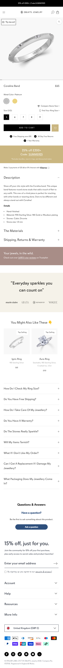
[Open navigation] (4, 12)
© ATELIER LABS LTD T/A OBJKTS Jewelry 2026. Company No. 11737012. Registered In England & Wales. (28, 662)
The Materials (13, 231)
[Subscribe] (55, 563)
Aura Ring (44, 359)
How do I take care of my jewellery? (25, 410)
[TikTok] (20, 654)
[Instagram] (13, 654)
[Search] (52, 12)
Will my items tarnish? (16, 442)
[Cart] (57, 12)
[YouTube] (33, 654)
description (12, 177)
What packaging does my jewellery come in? (28, 481)
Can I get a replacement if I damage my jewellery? (27, 466)
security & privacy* (43, 571)
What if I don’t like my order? (21, 453)
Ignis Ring (17, 359)
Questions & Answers (31, 505)
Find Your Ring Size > (50, 110)
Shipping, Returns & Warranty (24, 240)
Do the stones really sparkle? (21, 431)
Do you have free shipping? (20, 399)
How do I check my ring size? (21, 388)
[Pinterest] (26, 654)
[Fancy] (39, 654)
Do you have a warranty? (18, 420)
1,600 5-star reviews (27, 257)
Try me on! (10, 22)
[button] (55, 128)
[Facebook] (6, 654)
